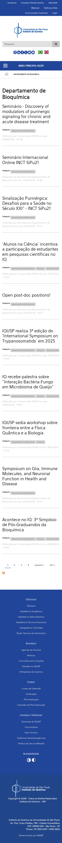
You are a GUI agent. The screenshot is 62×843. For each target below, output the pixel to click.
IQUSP (40, 835)
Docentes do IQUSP (31, 721)
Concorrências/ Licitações (31, 661)
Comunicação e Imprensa (36, 13)
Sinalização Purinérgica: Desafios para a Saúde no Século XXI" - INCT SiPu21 (26, 203)
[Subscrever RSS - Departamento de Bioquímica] (31, 572)
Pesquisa (40, 268)
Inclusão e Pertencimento (32, 3)
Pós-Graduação (52, 268)
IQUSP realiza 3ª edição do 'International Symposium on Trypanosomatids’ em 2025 (30, 335)
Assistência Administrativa (31, 616)
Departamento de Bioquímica (23, 131)
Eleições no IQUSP (31, 666)
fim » (52, 565)
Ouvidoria (12, 3)
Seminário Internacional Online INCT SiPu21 (25, 160)
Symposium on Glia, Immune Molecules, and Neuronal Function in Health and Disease (29, 476)
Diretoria (31, 606)
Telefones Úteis (50, 8)
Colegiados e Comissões (31, 627)
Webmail (35, 8)
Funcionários (31, 727)
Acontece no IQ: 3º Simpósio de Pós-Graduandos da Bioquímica (29, 524)
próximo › (39, 565)
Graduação (31, 694)
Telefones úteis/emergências (31, 738)
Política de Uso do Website (31, 743)
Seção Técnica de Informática (31, 633)
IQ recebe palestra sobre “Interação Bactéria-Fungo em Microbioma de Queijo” (28, 381)
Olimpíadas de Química (31, 671)
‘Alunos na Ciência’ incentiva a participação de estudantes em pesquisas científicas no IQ (30, 252)
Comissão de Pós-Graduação (31, 705)
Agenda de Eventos (31, 650)
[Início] (31, 30)
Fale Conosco (31, 732)
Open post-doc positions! (26, 295)
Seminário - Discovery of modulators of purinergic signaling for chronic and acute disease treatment (26, 114)
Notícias (31, 655)
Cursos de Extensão (31, 688)
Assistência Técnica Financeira (31, 622)
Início (6, 74)
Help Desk (53, 3)
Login (54, 13)
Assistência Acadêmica (31, 611)
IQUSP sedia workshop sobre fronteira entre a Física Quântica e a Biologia (29, 427)
